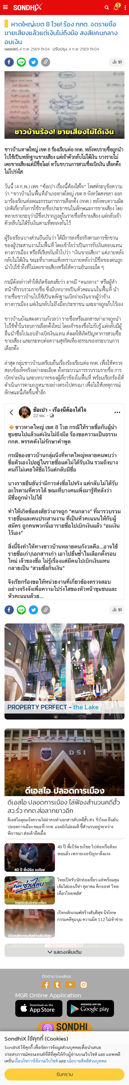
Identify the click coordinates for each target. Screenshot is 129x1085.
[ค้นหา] (107, 7)
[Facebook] (45, 984)
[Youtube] (70, 984)
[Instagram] (83, 984)
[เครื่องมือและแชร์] (126, 7)
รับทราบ (64, 1074)
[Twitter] (57, 984)
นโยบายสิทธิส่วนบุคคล (86, 1060)
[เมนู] (5, 7)
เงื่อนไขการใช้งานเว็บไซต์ (36, 1060)
